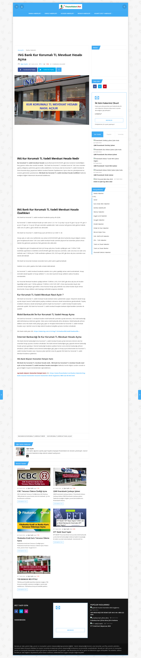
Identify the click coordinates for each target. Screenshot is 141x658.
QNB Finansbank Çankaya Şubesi (66, 491)
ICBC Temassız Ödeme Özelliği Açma (32, 491)
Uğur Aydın (24, 64)
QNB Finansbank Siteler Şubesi (103, 175)
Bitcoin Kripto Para (99, 232)
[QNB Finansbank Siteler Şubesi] (108, 170)
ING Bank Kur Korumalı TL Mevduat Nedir (31, 436)
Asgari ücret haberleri (102, 13)
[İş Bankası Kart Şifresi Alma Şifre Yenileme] (99, 618)
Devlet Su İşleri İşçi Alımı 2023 (103, 182)
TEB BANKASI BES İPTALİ (27, 579)
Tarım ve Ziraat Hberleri (101, 248)
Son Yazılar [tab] (97, 134)
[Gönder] (124, 6)
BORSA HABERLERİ (100, 208)
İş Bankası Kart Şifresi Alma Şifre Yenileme (104, 620)
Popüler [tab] (109, 134)
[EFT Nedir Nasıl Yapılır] (69, 517)
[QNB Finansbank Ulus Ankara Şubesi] (107, 149)
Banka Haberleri (35, 13)
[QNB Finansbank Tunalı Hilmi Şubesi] (108, 160)
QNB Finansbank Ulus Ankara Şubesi (105, 154)
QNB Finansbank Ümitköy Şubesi (104, 145)
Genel (95, 200)
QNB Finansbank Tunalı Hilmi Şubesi (105, 166)
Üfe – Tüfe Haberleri (100, 240)
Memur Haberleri (84, 13)
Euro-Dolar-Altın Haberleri (102, 204)
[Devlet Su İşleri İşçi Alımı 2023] (103, 179)
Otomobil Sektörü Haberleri (102, 252)
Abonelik (109, 120)
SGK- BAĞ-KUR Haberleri (101, 236)
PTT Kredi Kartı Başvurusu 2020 (100, 626)
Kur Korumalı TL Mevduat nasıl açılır (59, 436)
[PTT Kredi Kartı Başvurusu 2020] (96, 623)
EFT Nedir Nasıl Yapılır (62, 532)
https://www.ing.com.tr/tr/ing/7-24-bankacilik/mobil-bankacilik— (57, 331)
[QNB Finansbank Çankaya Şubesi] (69, 477)
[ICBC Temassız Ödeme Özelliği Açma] (33, 477)
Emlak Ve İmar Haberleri (101, 228)
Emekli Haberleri (51, 13)
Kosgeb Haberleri (67, 13)
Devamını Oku (22, 501)
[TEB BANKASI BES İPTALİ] (33, 565)
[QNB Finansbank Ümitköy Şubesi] (106, 140)
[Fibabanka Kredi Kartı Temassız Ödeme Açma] (33, 520)
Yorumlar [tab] (121, 134)
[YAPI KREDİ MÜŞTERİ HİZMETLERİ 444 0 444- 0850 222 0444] (104, 607)
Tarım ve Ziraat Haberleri (101, 244)
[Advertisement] (70, 32)
